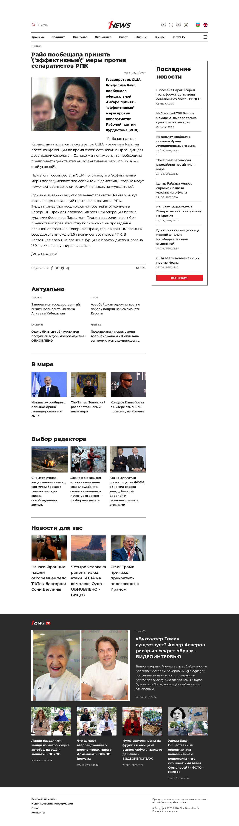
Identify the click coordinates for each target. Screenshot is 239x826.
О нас (35, 808)
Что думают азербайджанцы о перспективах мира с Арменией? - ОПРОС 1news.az (94, 749)
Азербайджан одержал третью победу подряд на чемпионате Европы (115, 309)
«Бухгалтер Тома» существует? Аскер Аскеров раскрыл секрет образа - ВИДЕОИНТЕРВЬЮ (170, 647)
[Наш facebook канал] (171, 25)
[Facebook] (52, 268)
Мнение (141, 37)
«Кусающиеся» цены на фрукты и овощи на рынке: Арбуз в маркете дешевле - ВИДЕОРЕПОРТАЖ (142, 749)
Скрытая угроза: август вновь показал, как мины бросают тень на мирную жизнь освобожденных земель (48, 491)
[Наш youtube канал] (163, 25)
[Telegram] (67, 268)
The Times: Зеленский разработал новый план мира (88, 407)
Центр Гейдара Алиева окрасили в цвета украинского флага (174, 188)
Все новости (179, 278)
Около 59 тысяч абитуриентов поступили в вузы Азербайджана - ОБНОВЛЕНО (58, 336)
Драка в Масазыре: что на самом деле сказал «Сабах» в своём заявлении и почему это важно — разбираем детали (86, 489)
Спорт (123, 37)
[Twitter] (57, 268)
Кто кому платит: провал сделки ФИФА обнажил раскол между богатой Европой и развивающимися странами (127, 491)
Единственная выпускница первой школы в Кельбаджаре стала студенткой (178, 236)
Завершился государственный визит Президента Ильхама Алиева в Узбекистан (55, 309)
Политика (58, 37)
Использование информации (52, 803)
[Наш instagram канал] (186, 25)
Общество (80, 37)
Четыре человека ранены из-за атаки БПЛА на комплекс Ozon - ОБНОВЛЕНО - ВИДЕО (88, 581)
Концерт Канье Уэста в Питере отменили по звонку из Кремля (127, 407)
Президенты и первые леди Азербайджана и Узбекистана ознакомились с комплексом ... (115, 336)
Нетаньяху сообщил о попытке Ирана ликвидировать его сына (48, 409)
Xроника (37, 37)
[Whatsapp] (62, 268)
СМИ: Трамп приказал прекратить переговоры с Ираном (125, 578)
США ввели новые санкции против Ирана (178, 260)
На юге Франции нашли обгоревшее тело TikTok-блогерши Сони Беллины (48, 578)
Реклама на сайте (43, 799)
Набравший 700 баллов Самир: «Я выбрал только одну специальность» (176, 118)
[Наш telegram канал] (178, 25)
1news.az (166, 802)
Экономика (103, 37)
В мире (160, 37)
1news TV (179, 37)
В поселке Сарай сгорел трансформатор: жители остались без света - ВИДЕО (178, 94)
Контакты (38, 812)
